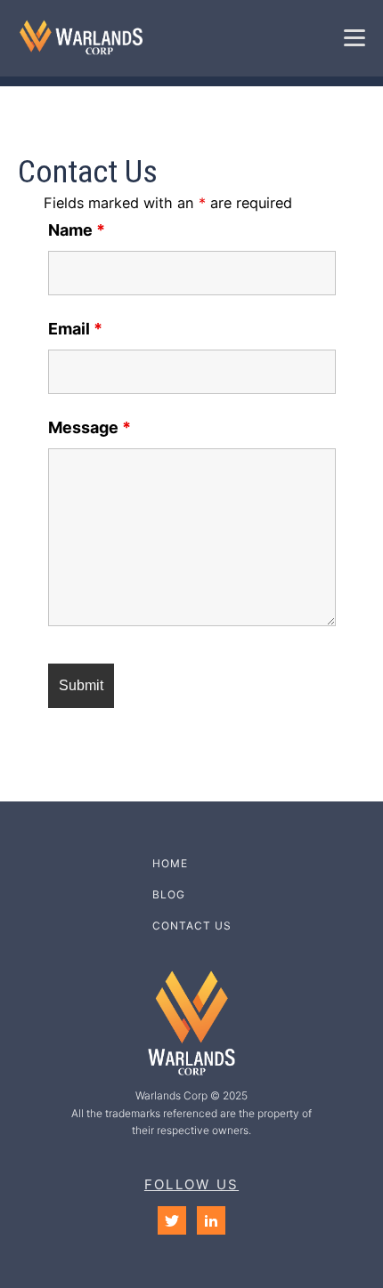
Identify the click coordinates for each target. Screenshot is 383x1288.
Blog (168, 894)
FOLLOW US (191, 1184)
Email (75, 328)
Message (89, 427)
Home (170, 863)
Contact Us (192, 925)
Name (76, 230)
